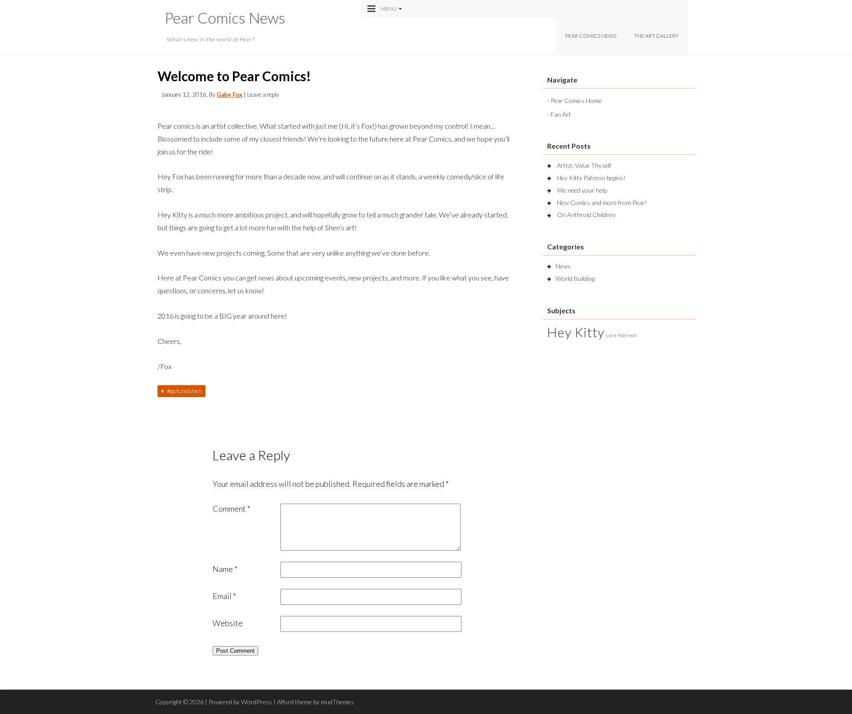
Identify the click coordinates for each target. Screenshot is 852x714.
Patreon (627, 335)
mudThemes (337, 702)
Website (228, 623)
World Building (575, 278)
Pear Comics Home (576, 100)
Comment (231, 508)
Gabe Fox (229, 94)
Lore (611, 335)
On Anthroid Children (586, 214)
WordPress (256, 702)
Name (225, 569)
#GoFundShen (184, 390)
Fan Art (561, 114)
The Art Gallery (656, 35)
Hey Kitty (575, 332)
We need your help (582, 190)
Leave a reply (263, 94)
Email (224, 596)
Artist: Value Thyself (584, 165)
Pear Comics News (225, 17)
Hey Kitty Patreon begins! (591, 177)
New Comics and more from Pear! (602, 202)
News (563, 266)
